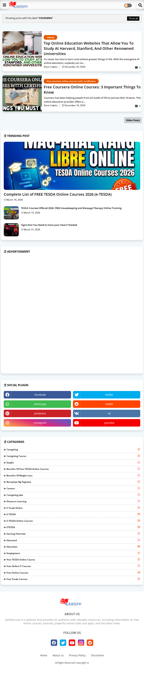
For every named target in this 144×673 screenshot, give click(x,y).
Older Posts (133, 120)
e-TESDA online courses (73, 520)
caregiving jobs (73, 495)
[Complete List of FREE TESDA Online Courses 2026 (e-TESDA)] (72, 166)
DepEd (73, 462)
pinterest (40, 413)
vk (109, 413)
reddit (109, 404)
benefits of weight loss (73, 475)
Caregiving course (73, 456)
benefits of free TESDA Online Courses (73, 469)
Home (43, 655)
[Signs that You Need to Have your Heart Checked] (11, 229)
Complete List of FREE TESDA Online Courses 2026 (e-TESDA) (58, 194)
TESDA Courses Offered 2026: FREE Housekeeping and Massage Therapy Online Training (71, 208)
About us (58, 655)
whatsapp (40, 404)
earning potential (73, 533)
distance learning (73, 501)
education (73, 546)
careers (73, 488)
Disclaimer (97, 655)
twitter (109, 394)
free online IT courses (73, 566)
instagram (40, 423)
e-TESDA (73, 514)
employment (73, 553)
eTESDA (73, 527)
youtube (109, 423)
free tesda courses (73, 579)
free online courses (73, 572)
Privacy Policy (77, 655)
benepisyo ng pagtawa (73, 481)
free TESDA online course (73, 559)
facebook (40, 394)
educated (73, 540)
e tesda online (73, 508)
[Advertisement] (32, 313)
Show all (133, 18)
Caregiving (73, 449)
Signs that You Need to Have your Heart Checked (49, 225)
